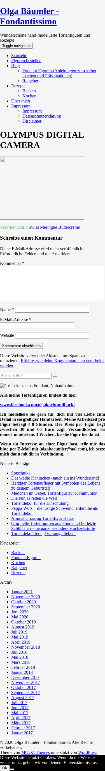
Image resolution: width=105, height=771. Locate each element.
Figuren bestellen (26, 60)
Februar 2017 (23, 727)
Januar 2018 (22, 672)
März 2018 (21, 662)
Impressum (21, 106)
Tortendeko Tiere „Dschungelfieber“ (43, 533)
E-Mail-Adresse (15, 319)
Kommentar (12, 263)
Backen (29, 90)
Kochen (29, 96)
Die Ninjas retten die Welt (34, 498)
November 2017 (25, 682)
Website (7, 335)
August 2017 (22, 697)
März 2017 (21, 722)
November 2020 (25, 596)
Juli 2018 (19, 652)
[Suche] (55, 377)
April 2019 (21, 642)
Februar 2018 (23, 667)
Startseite (19, 55)
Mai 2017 (19, 712)
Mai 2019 (19, 637)
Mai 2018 (19, 657)
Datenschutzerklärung (41, 116)
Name (7, 309)
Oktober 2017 (23, 687)
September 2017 (25, 692)
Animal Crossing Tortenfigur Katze (42, 518)
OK (5, 768)
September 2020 (25, 606)
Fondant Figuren (26, 557)
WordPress (87, 752)
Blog (15, 65)
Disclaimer (31, 121)
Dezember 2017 (25, 677)
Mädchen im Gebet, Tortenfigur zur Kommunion (54, 493)
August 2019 (22, 627)
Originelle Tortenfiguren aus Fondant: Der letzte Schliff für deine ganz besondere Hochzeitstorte (53, 526)
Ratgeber (30, 80)
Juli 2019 (19, 632)
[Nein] (12, 769)
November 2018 (25, 647)
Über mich (20, 101)
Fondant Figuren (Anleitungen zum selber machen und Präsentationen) (59, 73)
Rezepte (18, 85)
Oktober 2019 (23, 622)
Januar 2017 (22, 732)
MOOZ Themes (35, 752)
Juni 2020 (20, 611)
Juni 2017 (20, 707)
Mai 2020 (19, 617)
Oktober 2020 (23, 601)
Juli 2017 (19, 702)
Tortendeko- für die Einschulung (40, 503)
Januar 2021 (22, 591)
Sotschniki (20, 473)
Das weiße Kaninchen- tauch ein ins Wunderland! (55, 478)
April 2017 (21, 717)
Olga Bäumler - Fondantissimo (29, 16)
